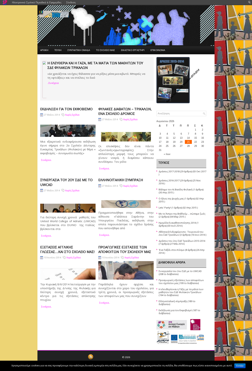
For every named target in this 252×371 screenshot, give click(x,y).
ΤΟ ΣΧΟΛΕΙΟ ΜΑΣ (105, 50)
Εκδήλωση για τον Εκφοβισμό (66, 109)
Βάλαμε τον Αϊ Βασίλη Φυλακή (175, 189)
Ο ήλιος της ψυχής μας (171, 198)
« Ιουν (167, 154)
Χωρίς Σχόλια (72, 114)
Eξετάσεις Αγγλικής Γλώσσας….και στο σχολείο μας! (67, 249)
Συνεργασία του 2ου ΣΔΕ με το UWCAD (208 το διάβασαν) (180, 272)
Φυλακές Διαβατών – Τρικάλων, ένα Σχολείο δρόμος (125, 111)
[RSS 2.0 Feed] (90, 358)
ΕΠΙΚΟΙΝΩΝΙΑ (158, 50)
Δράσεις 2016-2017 (169, 180)
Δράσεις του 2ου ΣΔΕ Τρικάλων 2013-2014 (182, 240)
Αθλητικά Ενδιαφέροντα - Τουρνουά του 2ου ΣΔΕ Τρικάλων (181, 233)
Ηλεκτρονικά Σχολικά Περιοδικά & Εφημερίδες (36, 2)
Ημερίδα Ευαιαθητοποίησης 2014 (177, 222)
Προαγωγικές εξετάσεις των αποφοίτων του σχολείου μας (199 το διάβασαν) (181, 281)
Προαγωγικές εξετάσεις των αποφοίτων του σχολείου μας (124, 249)
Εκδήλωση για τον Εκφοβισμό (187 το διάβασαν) (179, 312)
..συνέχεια (53, 83)
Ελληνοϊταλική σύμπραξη (120, 180)
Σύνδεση (70, 2)
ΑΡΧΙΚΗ (44, 50)
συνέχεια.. (46, 160)
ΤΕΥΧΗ (57, 50)
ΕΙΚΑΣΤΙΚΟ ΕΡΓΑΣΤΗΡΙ (132, 50)
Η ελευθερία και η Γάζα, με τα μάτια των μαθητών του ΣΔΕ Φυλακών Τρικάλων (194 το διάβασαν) (181, 292)
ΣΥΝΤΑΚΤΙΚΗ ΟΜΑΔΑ (79, 50)
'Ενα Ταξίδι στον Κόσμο (171, 250)
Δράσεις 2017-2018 (169, 171)
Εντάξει (240, 366)
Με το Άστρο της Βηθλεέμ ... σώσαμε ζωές (182, 213)
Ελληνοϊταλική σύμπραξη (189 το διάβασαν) (177, 303)
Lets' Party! (165, 207)
